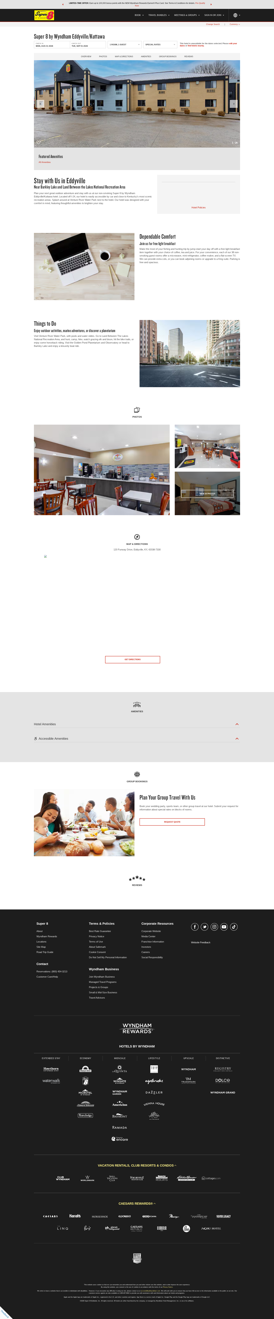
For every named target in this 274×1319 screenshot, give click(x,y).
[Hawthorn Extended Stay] (51, 1070)
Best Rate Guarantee (100, 931)
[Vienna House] (154, 1104)
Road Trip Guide (44, 952)
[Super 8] (85, 1081)
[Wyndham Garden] (119, 1093)
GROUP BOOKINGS (167, 57)
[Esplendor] (154, 1081)
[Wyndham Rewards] (137, 1028)
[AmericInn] (119, 1104)
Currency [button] (234, 24)
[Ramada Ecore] (119, 1139)
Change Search (213, 24)
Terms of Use (96, 941)
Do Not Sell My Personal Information (108, 957)
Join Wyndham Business (102, 976)
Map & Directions (124, 57)
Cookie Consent (97, 952)
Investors (146, 947)
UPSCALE (188, 1058)
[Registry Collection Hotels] (222, 1070)
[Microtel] (85, 1093)
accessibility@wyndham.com (150, 1291)
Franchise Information (152, 941)
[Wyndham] (188, 1070)
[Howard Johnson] (85, 1104)
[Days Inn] (85, 1070)
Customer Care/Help (47, 976)
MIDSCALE (120, 1058)
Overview (86, 57)
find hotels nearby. (196, 46)
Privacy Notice (96, 936)
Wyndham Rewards (46, 936)
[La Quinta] (119, 1070)
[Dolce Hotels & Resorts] (222, 1081)
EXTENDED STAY (51, 1058)
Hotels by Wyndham (137, 1046)
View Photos (207, 494)
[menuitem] (139, 15)
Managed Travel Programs (103, 982)
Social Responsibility (152, 957)
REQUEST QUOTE (172, 822)
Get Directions (133, 659)
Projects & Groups (98, 987)
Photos (103, 57)
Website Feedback (200, 942)
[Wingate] (119, 1081)
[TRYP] (154, 1070)
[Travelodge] (85, 1116)
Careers (145, 952)
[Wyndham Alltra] (154, 1116)
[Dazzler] (154, 1093)
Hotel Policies (199, 207)
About (39, 931)
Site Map (41, 947)
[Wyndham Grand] (222, 1093)
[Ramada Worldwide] (119, 1128)
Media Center (148, 936)
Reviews (188, 57)
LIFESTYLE (154, 1058)
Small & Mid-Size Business (103, 992)
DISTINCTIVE (223, 1058)
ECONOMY (85, 1058)
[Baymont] (119, 1116)
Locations (41, 941)
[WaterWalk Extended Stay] (51, 1081)
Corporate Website (151, 931)
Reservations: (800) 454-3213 (51, 971)
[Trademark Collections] (188, 1081)
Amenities (146, 57)
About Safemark (97, 947)
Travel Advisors (97, 997)
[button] (63, 4)
